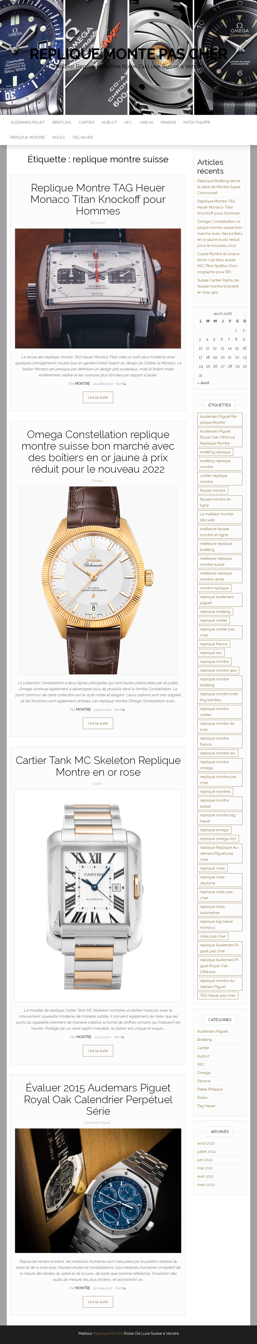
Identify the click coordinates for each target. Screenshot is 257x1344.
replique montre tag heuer (218, 818)
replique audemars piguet (217, 600)
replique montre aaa (218, 670)
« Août (203, 383)
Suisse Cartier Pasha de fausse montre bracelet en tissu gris (218, 286)
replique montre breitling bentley (219, 697)
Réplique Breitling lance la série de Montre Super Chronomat (219, 187)
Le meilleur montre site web (216, 517)
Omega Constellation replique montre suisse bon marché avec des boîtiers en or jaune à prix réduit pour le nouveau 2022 (98, 451)
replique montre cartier (214, 711)
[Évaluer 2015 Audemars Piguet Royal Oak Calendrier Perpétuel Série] (98, 1190)
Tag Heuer (82, 137)
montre (83, 384)
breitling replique (215, 452)
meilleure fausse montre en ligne (214, 532)
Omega (146, 122)
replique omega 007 (218, 838)
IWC (128, 122)
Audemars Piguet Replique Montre (219, 419)
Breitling (62, 122)
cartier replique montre (213, 478)
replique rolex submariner (212, 909)
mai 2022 (205, 1168)
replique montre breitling (214, 682)
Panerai (168, 122)
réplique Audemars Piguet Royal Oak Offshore (219, 966)
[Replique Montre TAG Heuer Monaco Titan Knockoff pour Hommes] (98, 288)
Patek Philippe (197, 122)
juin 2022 (205, 1160)
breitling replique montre (215, 464)
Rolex (59, 137)
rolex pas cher (213, 936)
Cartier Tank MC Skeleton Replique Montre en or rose (98, 766)
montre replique (214, 588)
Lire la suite (98, 397)
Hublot (109, 122)
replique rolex (212, 868)
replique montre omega (214, 765)
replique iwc (211, 653)
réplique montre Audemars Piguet (218, 983)
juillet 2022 (206, 1151)
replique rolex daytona (212, 880)
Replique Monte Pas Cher (128, 54)
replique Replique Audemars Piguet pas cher (219, 853)
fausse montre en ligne (215, 502)
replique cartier (213, 620)
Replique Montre (28, 137)
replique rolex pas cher (216, 895)
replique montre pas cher (218, 779)
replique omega (214, 830)
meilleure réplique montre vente (216, 576)
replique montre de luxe (217, 726)
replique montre (214, 661)
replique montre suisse (214, 803)
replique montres (215, 791)
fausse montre (212, 490)
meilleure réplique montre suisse (216, 561)
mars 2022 (206, 1184)
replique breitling (215, 611)
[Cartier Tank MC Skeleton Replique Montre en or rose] (98, 895)
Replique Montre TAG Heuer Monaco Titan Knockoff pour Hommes (98, 199)
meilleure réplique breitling (216, 546)
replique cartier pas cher (217, 632)
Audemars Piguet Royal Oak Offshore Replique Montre (217, 437)
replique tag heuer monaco (216, 924)
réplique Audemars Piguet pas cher (219, 948)
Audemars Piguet (28, 122)
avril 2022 (205, 1176)
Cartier (86, 122)
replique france (213, 644)
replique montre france (214, 741)
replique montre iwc (218, 753)
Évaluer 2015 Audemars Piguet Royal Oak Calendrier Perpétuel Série (98, 1099)
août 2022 (206, 1143)
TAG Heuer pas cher (217, 995)
